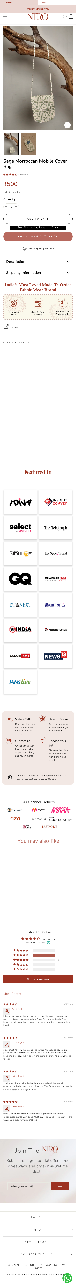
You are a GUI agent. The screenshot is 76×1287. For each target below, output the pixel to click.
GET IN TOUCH (37, 1242)
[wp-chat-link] (67, 1278)
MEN (44, 2)
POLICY (37, 1217)
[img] (10, 1004)
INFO (37, 1229)
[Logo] (38, 16)
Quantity (9, 199)
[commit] (60, 1186)
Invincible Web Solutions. (55, 1274)
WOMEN (8, 2)
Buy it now (45, 236)
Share (14, 327)
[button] (10, 174)
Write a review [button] (38, 979)
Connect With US (37, 1254)
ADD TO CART (19, 897)
